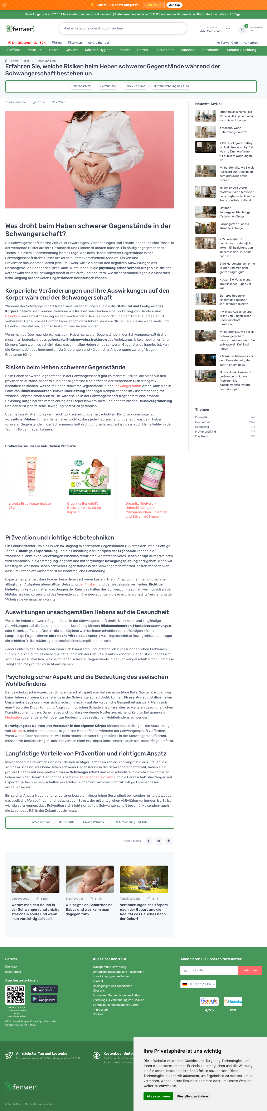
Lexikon (76, 42)
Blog (58, 42)
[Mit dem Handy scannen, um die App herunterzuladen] (16, 995)
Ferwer (13, 60)
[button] (44, 989)
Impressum (100, 1009)
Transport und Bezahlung (109, 967)
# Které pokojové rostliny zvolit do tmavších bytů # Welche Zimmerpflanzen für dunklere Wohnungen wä (236, 151)
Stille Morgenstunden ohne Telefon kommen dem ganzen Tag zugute (237, 268)
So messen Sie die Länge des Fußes (116, 995)
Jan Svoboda (20, 898)
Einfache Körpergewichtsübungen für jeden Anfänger (235, 212)
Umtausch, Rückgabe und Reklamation (118, 972)
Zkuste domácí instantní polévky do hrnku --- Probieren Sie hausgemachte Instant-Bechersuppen (235, 381)
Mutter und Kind (45, 60)
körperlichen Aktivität (96, 777)
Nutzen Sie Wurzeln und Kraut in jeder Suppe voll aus (235, 284)
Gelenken (12, 316)
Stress (17, 731)
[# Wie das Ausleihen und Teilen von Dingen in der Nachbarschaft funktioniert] (205, 318)
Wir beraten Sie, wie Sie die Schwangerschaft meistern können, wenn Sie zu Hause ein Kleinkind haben (237, 340)
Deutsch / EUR (199, 984)
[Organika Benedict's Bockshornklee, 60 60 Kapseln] (89, 474)
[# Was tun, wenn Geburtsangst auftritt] (205, 132)
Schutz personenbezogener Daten (116, 1005)
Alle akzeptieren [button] (158, 1096)
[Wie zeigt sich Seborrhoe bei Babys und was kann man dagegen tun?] (90, 879)
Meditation (13, 717)
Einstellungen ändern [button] (192, 1096)
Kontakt (253, 42)
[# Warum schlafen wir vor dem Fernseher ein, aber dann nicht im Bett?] (205, 360)
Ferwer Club (229, 42)
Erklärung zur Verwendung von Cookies (118, 1000)
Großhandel (101, 42)
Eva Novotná (74, 898)
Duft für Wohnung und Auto (171, 86)
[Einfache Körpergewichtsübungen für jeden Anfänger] (205, 212)
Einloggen (249, 970)
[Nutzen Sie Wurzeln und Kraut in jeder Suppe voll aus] (205, 284)
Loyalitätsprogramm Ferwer (111, 976)
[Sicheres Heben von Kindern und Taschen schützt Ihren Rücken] (205, 299)
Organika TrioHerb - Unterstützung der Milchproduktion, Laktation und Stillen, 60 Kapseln (146, 510)
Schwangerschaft (127, 386)
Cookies (98, 1014)
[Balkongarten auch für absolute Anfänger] (205, 228)
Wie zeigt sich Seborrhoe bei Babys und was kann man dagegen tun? (89, 909)
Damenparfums (82, 86)
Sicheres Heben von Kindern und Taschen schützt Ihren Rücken (233, 300)
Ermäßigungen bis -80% (29, 42)
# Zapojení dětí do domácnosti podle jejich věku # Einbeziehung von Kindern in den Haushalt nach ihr (236, 247)
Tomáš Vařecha (15, 102)
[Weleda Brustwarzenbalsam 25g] (31, 474)
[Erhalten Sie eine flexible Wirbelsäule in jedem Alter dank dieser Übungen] (205, 116)
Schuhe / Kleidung (241, 50)
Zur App (174, 4)
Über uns (11, 967)
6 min (41, 102)
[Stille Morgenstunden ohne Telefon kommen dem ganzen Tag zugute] (205, 268)
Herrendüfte (108, 86)
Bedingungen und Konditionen (112, 986)
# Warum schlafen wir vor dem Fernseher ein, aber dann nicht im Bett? (236, 361)
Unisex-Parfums (135, 86)
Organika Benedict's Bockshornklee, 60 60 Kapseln (84, 508)
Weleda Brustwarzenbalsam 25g (30, 506)
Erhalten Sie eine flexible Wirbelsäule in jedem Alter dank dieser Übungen (236, 116)
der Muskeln (88, 584)
